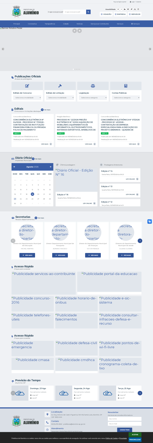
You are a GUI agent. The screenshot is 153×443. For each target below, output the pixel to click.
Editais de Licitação (55, 93)
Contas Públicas (119, 93)
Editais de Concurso (22, 93)
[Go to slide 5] (79, 69)
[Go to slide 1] (73, 69)
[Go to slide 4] (78, 69)
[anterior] (14, 167)
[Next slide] (150, 49)
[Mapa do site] (134, 9)
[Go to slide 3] (76, 69)
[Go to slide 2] (74, 69)
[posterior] (50, 167)
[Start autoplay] (74, 30)
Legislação (84, 93)
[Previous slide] (2, 49)
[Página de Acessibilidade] (138, 9)
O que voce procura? (55, 12)
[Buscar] (88, 12)
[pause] (79, 30)
